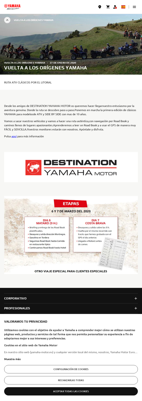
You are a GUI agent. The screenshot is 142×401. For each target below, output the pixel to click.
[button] (134, 6)
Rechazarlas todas (71, 380)
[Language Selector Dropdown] (123, 6)
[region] (71, 357)
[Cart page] (108, 7)
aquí (14, 136)
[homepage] (12, 7)
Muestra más (12, 359)
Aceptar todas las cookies (71, 391)
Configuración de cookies (71, 369)
